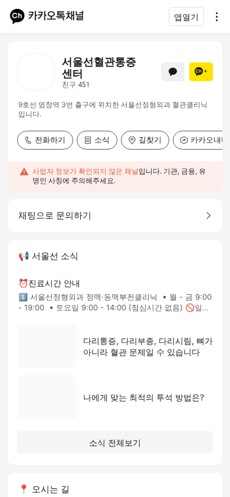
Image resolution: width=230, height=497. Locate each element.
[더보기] (213, 16)
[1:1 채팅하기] (173, 71)
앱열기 (186, 17)
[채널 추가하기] (201, 71)
